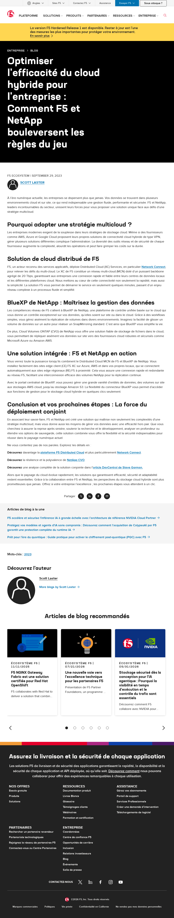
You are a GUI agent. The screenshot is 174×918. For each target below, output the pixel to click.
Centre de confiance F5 (77, 837)
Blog (65, 859)
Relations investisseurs (77, 853)
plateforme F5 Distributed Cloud (62, 452)
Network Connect (153, 267)
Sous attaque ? (153, 3)
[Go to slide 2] (74, 728)
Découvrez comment (124, 771)
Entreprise (16, 50)
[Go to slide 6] (107, 728)
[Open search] (165, 15)
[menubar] (87, 3)
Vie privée (67, 906)
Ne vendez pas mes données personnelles (139, 906)
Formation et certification (78, 818)
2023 (27, 554)
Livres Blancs (71, 796)
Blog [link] (34, 50)
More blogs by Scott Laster (57, 587)
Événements (70, 864)
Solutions (14, 801)
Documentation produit (77, 790)
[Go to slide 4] (91, 728)
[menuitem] (35, 3)
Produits (14, 796)
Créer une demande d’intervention (138, 807)
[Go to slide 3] (83, 728)
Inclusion (68, 848)
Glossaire (68, 801)
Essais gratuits (18, 790)
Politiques (50, 906)
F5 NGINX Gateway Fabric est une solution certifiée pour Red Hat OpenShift (30, 678)
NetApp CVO (76, 460)
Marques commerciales (25, 906)
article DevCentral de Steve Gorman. (118, 467)
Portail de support (127, 796)
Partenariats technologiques (26, 837)
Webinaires (69, 812)
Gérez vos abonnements (131, 790)
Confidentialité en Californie (94, 906)
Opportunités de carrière (78, 842)
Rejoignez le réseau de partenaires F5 (32, 842)
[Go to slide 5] (99, 728)
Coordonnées (71, 831)
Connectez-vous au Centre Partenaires (32, 848)
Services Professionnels (131, 801)
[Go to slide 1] (66, 728)
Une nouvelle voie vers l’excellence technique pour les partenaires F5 (84, 676)
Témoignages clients (75, 807)
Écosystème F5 (78, 663)
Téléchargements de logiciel (134, 812)
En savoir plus (40, 35)
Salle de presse (72, 870)
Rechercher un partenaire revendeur (31, 831)
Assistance (105, 3)
